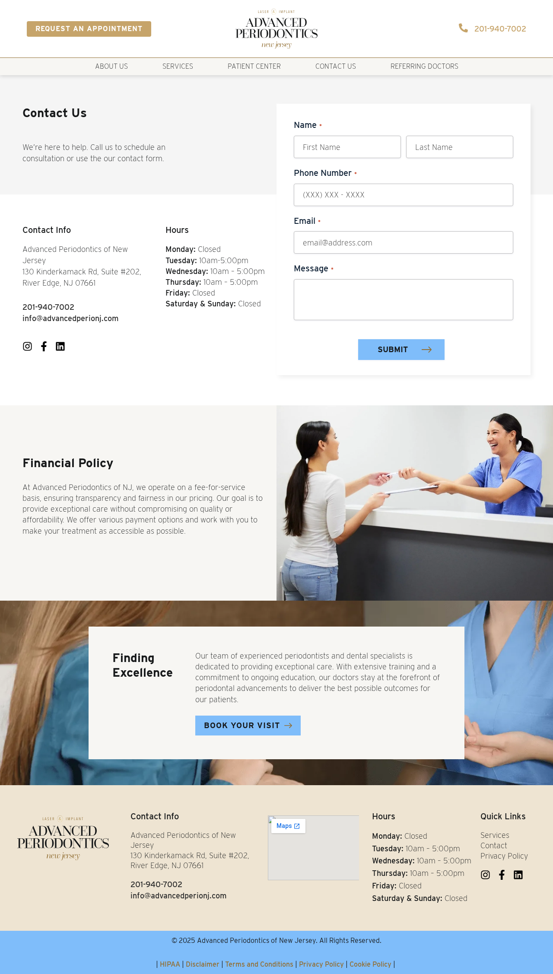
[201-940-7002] (463, 27)
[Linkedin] (60, 346)
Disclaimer (202, 964)
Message (314, 268)
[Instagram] (27, 346)
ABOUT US (111, 66)
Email (307, 221)
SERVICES (177, 66)
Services (494, 835)
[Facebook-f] (44, 346)
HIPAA (170, 964)
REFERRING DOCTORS (424, 66)
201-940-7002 (500, 28)
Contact (493, 845)
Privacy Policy (504, 855)
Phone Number (325, 173)
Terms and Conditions (259, 964)
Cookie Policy (370, 964)
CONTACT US (335, 66)
